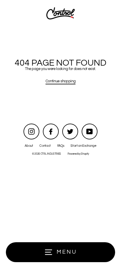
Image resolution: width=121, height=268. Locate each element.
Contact (45, 145)
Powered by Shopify (78, 154)
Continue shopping (61, 81)
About (29, 145)
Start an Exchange (83, 145)
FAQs (60, 145)
